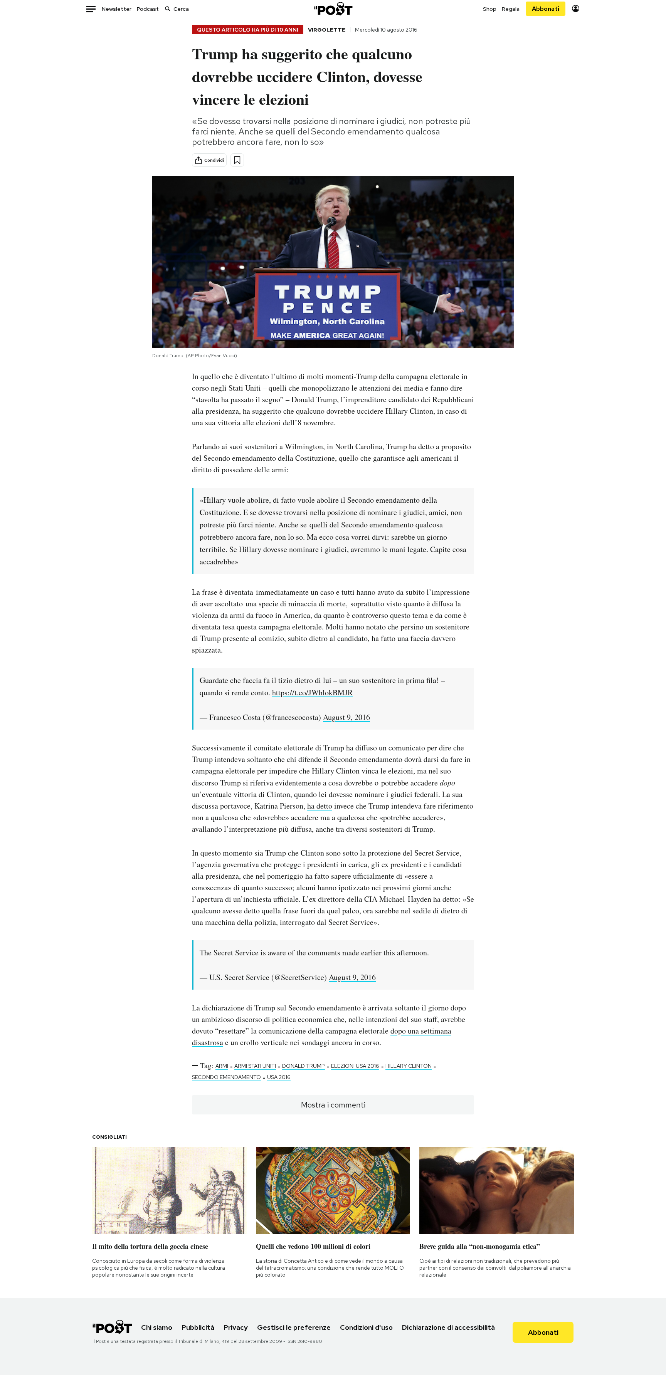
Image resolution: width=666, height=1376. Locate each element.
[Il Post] (333, 8)
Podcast (148, 8)
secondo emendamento (226, 1077)
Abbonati (545, 9)
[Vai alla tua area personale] (576, 9)
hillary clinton (408, 1065)
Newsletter (116, 8)
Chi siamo (156, 1327)
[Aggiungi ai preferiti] (237, 160)
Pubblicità (198, 1327)
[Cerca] (167, 8)
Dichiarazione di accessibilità (448, 1327)
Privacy (236, 1327)
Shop (489, 8)
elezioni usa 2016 (355, 1065)
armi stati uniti (255, 1065)
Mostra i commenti (333, 1105)
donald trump (303, 1065)
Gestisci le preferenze (294, 1327)
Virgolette (326, 29)
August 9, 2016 (346, 717)
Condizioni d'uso (366, 1327)
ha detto (319, 805)
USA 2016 (279, 1077)
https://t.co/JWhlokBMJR (312, 692)
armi (221, 1065)
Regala (511, 8)
